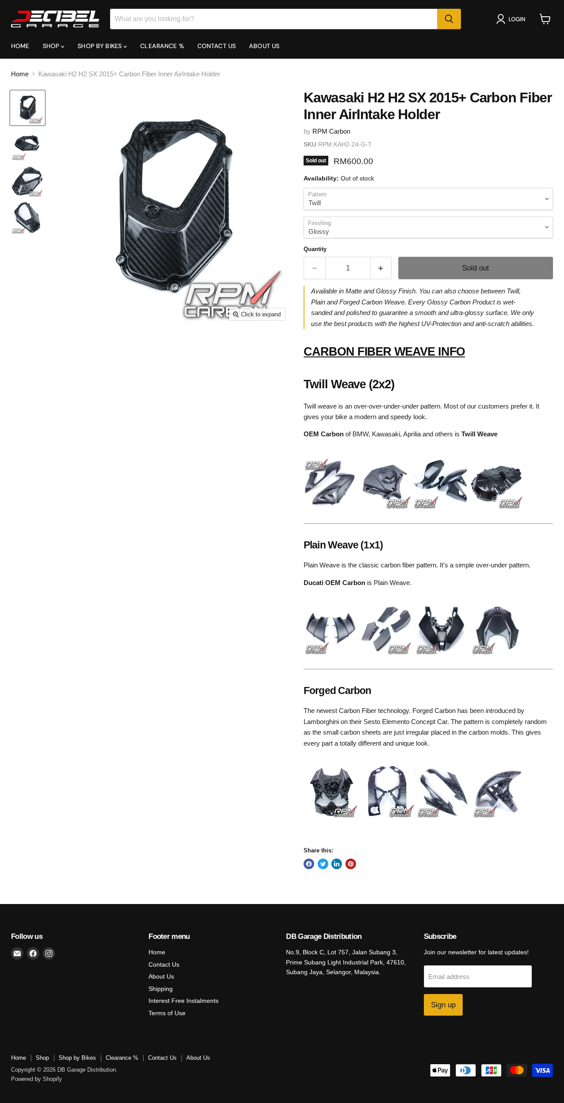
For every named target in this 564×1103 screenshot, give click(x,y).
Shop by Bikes (100, 46)
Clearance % (162, 46)
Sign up (443, 1005)
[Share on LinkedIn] (336, 864)
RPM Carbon (331, 131)
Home (20, 46)
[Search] (449, 19)
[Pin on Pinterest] (350, 864)
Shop (52, 46)
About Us (264, 46)
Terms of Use (167, 1013)
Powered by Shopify (36, 1079)
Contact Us (216, 46)
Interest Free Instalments (183, 1000)
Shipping (160, 988)
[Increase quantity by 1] (381, 268)
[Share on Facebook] (309, 864)
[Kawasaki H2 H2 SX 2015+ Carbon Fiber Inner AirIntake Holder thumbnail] (27, 107)
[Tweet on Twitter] (323, 864)
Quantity (315, 249)
